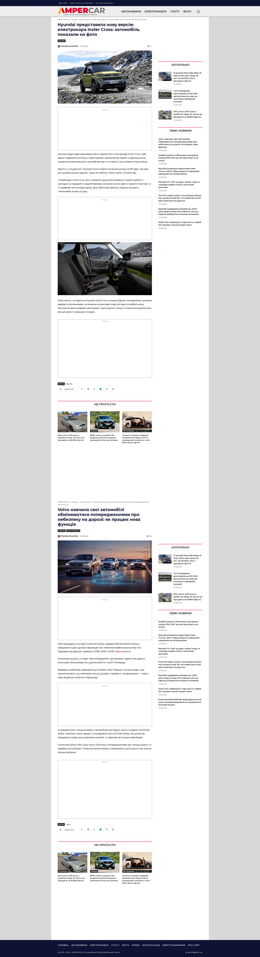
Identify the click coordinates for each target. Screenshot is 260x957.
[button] (198, 11)
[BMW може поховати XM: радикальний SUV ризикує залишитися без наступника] (105, 421)
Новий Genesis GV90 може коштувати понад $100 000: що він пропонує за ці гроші (178, 158)
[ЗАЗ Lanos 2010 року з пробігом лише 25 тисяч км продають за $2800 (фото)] (72, 421)
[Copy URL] (113, 389)
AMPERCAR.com (64, 19)
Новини (75, 19)
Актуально (62, 431)
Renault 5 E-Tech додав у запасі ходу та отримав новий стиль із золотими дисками (179, 185)
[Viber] (106, 389)
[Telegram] (100, 389)
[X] (88, 389)
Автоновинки (128, 431)
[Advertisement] (105, 130)
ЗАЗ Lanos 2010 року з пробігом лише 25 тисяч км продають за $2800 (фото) (71, 437)
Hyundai (69, 384)
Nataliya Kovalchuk (69, 46)
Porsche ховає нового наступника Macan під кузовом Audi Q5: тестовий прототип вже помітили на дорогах (180, 198)
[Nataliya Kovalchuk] (59, 46)
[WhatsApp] (94, 389)
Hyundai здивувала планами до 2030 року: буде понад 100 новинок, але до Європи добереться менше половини (178, 211)
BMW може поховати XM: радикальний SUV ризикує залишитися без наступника (104, 437)
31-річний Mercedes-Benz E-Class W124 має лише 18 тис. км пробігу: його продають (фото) (187, 77)
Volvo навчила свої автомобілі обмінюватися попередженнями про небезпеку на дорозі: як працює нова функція (178, 143)
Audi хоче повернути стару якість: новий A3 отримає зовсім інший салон (179, 223)
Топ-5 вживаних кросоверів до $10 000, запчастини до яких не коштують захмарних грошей (185, 96)
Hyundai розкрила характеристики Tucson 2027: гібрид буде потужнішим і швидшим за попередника (179, 171)
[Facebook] (81, 389)
